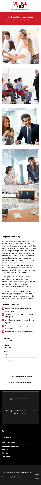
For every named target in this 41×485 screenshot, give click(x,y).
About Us (5, 449)
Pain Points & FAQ (8, 443)
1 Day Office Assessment (10, 446)
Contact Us (6, 456)
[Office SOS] (20, 5)
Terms (4, 477)
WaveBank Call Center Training (21, 376)
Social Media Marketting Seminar (19, 382)
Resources (5, 453)
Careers (20, 477)
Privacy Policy (12, 477)
